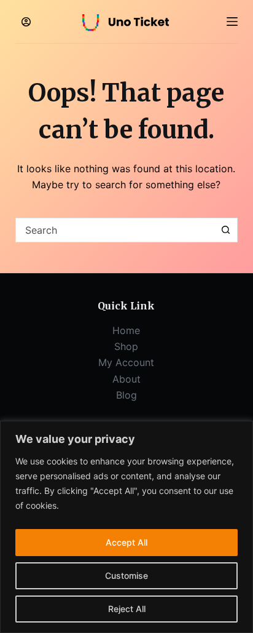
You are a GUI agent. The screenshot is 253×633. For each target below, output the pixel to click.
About (126, 379)
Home (126, 330)
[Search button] (225, 230)
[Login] (26, 21)
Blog (126, 395)
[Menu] (232, 21)
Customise (126, 575)
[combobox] (115, 230)
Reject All (127, 608)
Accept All (126, 542)
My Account (126, 362)
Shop (126, 346)
